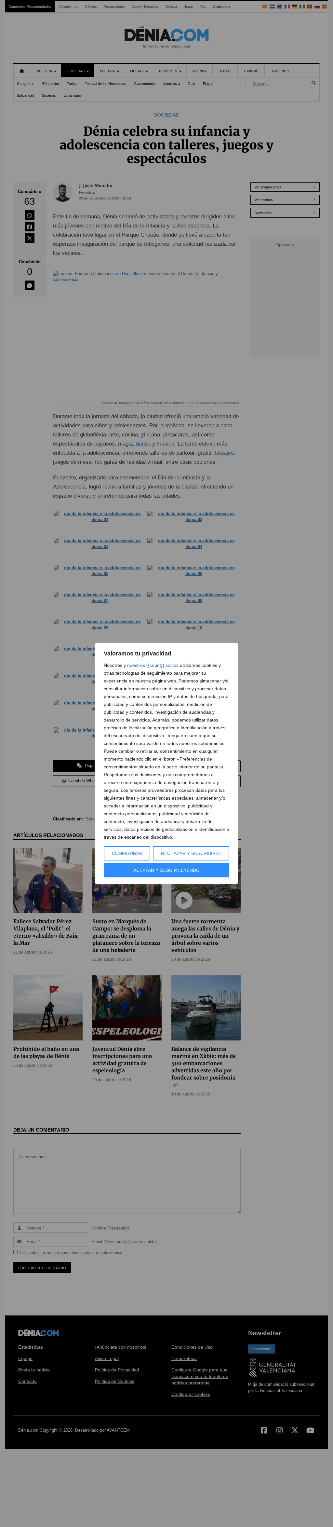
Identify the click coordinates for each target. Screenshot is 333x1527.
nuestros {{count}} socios (153, 665)
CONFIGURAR (127, 853)
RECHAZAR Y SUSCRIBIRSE (191, 853)
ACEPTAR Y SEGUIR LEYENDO (166, 870)
